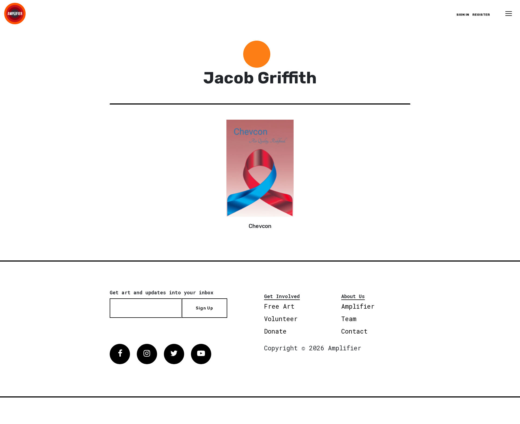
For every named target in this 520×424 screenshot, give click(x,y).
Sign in (462, 15)
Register (481, 15)
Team (348, 319)
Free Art (279, 306)
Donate (275, 331)
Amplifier (358, 306)
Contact (354, 331)
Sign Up (204, 308)
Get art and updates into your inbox (161, 292)
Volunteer (281, 319)
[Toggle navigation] (508, 13)
